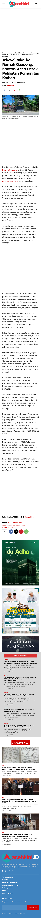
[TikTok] (9, 871)
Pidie (23, 525)
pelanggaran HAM (10, 181)
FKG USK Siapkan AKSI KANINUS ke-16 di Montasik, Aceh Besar (19, 710)
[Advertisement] (20, 31)
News (10, 53)
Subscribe (33, 907)
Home (4, 53)
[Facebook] (4, 90)
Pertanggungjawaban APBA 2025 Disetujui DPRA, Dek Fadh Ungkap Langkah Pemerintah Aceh (20, 678)
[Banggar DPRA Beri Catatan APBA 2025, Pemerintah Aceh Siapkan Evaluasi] (20, 821)
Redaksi (10, 86)
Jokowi (15, 522)
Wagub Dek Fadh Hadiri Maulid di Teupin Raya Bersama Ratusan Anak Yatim (19, 726)
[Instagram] (6, 871)
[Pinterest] (14, 90)
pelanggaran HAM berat (11, 525)
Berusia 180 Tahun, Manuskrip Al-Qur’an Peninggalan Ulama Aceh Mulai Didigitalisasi (20, 662)
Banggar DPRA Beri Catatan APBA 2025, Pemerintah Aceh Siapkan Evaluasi (19, 695)
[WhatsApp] (19, 90)
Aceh (9, 522)
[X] (9, 90)
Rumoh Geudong (9, 170)
